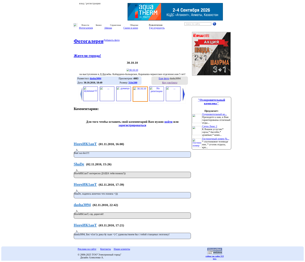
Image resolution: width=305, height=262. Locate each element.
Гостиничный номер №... (215, 138)
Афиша (108, 28)
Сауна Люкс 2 (209, 126)
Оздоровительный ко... (214, 114)
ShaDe (79, 164)
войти (168, 121)
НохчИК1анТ (85, 144)
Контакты (105, 249)
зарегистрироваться (132, 125)
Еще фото (164, 78)
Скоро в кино (130, 28)
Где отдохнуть (157, 28)
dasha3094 (82, 205)
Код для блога (169, 82)
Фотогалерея (86, 28)
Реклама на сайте (87, 249)
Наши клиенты (122, 249)
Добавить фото (111, 40)
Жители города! (87, 56)
